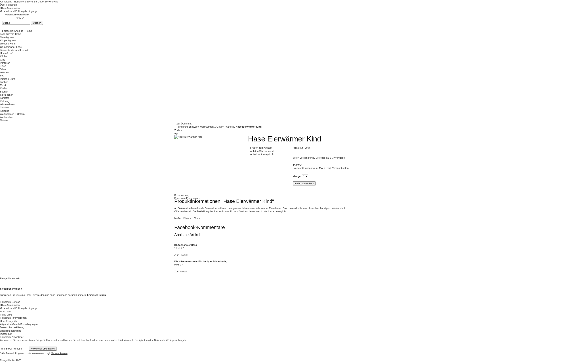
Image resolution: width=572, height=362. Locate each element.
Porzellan (5, 62)
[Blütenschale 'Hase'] (174, 241)
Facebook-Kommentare (187, 198)
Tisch (3, 66)
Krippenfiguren (8, 40)
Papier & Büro (7, 79)
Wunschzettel (37, 1)
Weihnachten (7, 117)
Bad (2, 75)
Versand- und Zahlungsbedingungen (19, 11)
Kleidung (4, 101)
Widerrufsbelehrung (10, 330)
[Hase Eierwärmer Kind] (188, 136)
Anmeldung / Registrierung (14, 1)
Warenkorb (10, 14)
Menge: (297, 176)
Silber (3, 69)
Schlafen (4, 98)
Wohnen (4, 72)
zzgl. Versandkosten (337, 168)
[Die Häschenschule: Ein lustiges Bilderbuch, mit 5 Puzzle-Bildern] (174, 258)
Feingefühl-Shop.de (12, 30)
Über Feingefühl (8, 4)
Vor (176, 133)
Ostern (4, 120)
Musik (3, 85)
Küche (3, 56)
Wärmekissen (7, 104)
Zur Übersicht (184, 123)
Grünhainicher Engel (11, 47)
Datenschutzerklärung (12, 327)
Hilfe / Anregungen (10, 8)
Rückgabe (5, 311)
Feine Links (6, 314)
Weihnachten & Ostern (212, 126)
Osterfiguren (7, 37)
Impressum (6, 334)
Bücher (4, 82)
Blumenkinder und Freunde (14, 50)
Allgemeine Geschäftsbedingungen (19, 324)
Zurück (178, 130)
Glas (2, 59)
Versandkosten (59, 353)
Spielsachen (6, 94)
